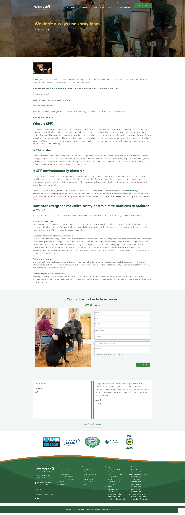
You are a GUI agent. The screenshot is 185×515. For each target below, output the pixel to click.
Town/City (99, 336)
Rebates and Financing (122, 7)
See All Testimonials (92, 424)
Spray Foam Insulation (115, 494)
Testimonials (111, 3)
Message (98, 348)
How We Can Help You (92, 474)
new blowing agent (55, 194)
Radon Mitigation (137, 477)
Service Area (65, 474)
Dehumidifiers (136, 484)
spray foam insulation (62, 88)
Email (97, 324)
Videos (86, 477)
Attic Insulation (113, 489)
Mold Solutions (136, 487)
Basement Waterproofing (101, 7)
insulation (64, 80)
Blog (85, 472)
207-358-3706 (41, 490)
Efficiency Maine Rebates (140, 496)
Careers (103, 3)
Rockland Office (68, 479)
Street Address (100, 330)
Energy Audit (71, 7)
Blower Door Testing (115, 479)
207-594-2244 (92, 305)
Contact (129, 3)
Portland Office (68, 477)
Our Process (65, 469)
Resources (120, 3)
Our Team (64, 472)
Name (97, 312)
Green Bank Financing (139, 499)
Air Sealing (134, 469)
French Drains (136, 482)
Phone (97, 318)
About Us (94, 3)
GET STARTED (143, 364)
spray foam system (133, 191)
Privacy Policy (114, 509)
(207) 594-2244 (143, 6)
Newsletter (88, 469)
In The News (88, 482)
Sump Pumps (135, 479)
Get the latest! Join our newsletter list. (110, 355)
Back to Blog (43, 30)
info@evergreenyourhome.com (45, 494)
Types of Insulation (137, 472)
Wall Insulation (113, 491)
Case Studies (88, 479)
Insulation (84, 7)
